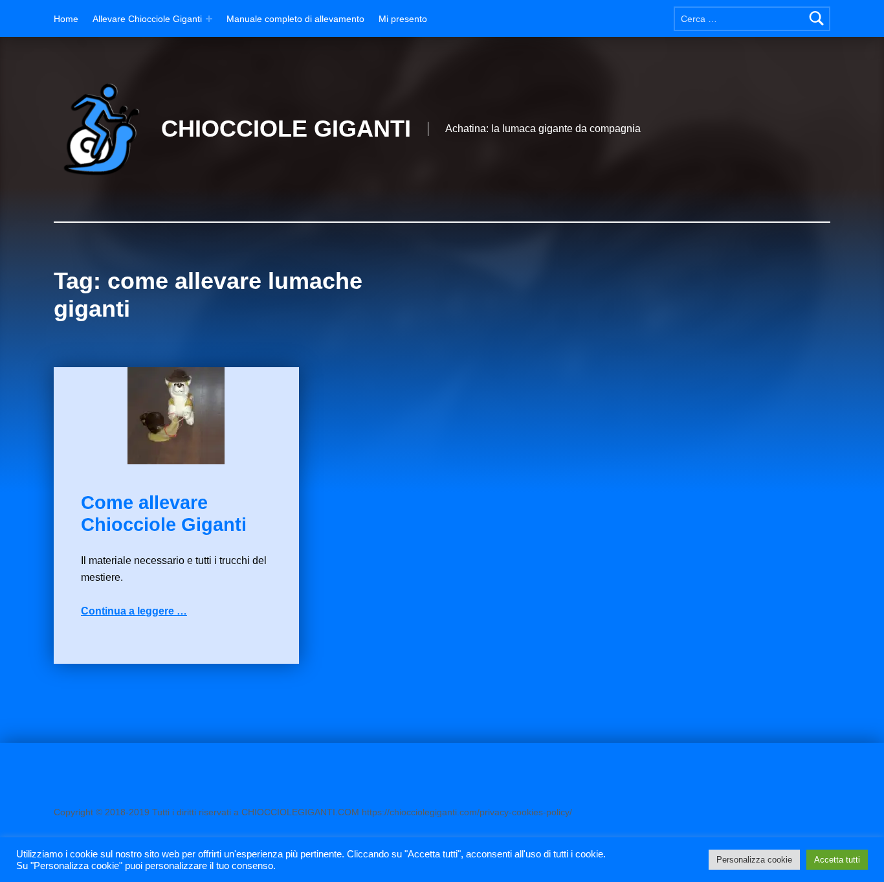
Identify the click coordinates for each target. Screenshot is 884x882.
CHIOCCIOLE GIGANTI (286, 128)
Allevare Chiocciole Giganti (147, 19)
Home (66, 19)
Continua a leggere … (134, 610)
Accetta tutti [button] (837, 860)
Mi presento (403, 19)
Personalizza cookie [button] (754, 860)
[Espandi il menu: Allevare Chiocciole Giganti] (209, 19)
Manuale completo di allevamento (295, 19)
